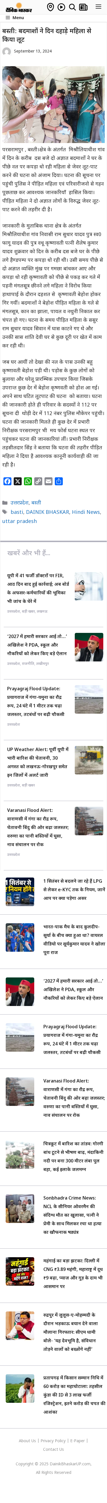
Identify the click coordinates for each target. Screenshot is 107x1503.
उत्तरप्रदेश (20, 503)
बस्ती (36, 503)
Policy (60, 1441)
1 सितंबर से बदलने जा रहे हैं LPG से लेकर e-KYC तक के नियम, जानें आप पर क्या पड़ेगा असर (74, 890)
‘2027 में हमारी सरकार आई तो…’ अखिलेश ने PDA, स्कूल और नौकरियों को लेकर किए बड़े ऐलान (37, 645)
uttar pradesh (19, 521)
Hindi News (86, 512)
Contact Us (53, 1449)
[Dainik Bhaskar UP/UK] (19, 7)
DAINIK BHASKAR (47, 512)
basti (17, 512)
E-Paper (77, 1441)
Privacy (48, 1441)
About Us (28, 1441)
